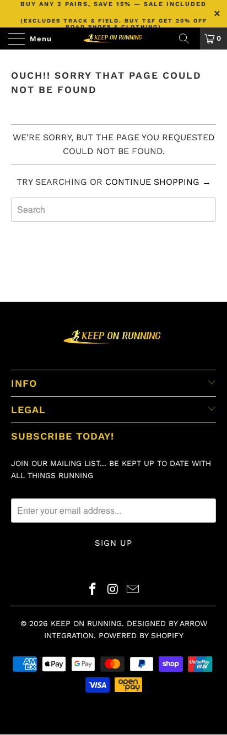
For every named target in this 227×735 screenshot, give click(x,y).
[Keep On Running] (113, 39)
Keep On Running (86, 623)
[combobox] (113, 210)
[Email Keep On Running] (133, 590)
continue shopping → (158, 182)
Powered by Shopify (141, 635)
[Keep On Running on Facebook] (92, 590)
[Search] (188, 38)
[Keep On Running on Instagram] (113, 590)
